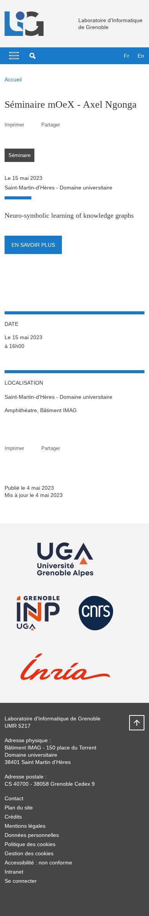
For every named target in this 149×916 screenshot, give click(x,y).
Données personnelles (32, 835)
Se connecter (21, 881)
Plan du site (19, 807)
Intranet (14, 872)
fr (126, 56)
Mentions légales (25, 826)
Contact (14, 798)
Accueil (13, 79)
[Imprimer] (33, 125)
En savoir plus (33, 245)
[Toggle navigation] (14, 55)
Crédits (13, 817)
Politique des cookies (30, 844)
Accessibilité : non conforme (38, 862)
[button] (32, 55)
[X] (10, 899)
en (141, 56)
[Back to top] (136, 722)
